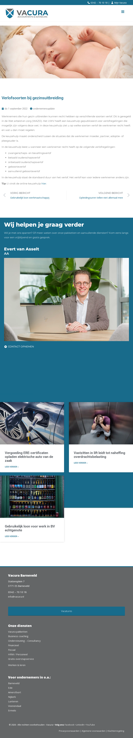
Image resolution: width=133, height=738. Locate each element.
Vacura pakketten (17, 631)
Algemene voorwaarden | (94, 730)
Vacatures (66, 611)
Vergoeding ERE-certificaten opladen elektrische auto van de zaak (29, 457)
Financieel (13, 645)
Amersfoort (14, 692)
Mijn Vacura (120, 2)
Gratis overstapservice (21, 658)
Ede (10, 687)
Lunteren (13, 701)
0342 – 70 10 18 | (100, 2)
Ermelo (12, 710)
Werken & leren (16, 665)
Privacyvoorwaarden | (70, 730)
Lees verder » (12, 467)
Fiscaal (11, 649)
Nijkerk (12, 696)
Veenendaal (14, 706)
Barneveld (13, 683)
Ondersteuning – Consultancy (24, 640)
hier (44, 183)
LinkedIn (80, 724)
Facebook (69, 724)
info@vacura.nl (16, 596)
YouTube (90, 724)
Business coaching (18, 636)
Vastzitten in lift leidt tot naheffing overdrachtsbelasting (99, 455)
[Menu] (122, 11)
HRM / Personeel (18, 654)
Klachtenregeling (116, 730)
